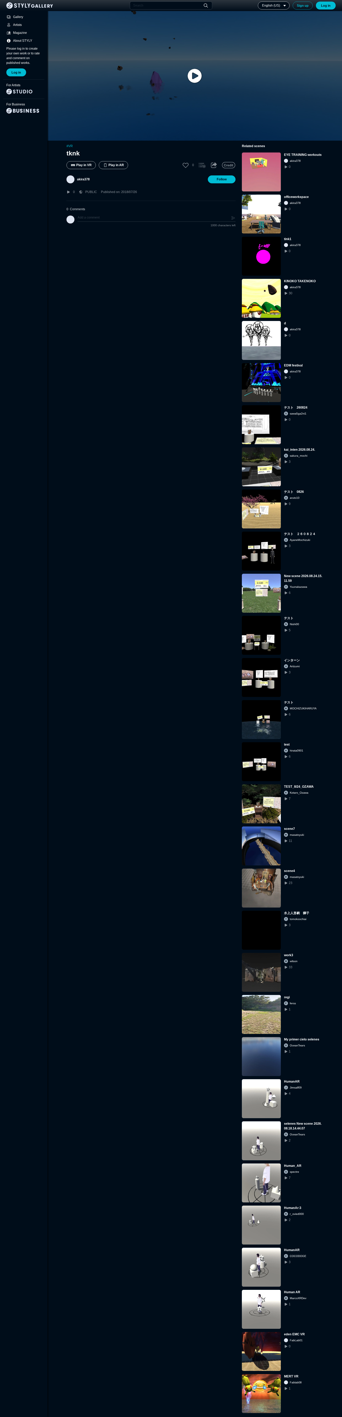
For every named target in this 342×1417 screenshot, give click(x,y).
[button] (186, 165)
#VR (69, 146)
